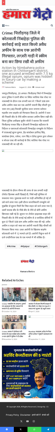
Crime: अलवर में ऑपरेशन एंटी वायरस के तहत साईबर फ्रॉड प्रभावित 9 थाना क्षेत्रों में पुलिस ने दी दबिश (14, 334)
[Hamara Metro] (27, 14)
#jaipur (26, 246)
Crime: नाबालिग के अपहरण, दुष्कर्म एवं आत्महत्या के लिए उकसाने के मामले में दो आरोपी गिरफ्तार (14, 306)
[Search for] (52, 25)
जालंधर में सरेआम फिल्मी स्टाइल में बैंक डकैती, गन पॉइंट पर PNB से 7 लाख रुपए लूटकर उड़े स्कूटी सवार (40, 306)
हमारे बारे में (36, 414)
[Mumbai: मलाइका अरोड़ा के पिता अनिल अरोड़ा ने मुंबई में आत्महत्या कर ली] (41, 322)
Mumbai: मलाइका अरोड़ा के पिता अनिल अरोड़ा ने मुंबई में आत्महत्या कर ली (40, 334)
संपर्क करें (45, 414)
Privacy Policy (12, 414)
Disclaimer (25, 414)
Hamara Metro (10, 87)
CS (47, 407)
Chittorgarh (41, 246)
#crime (12, 246)
